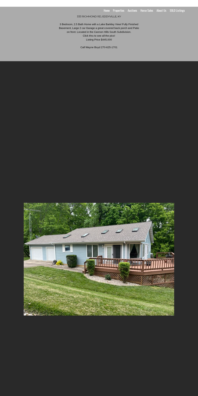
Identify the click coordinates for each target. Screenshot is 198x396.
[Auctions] (132, 15)
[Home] (106, 15)
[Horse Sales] (146, 15)
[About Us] (161, 15)
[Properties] (118, 15)
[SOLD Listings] (177, 15)
